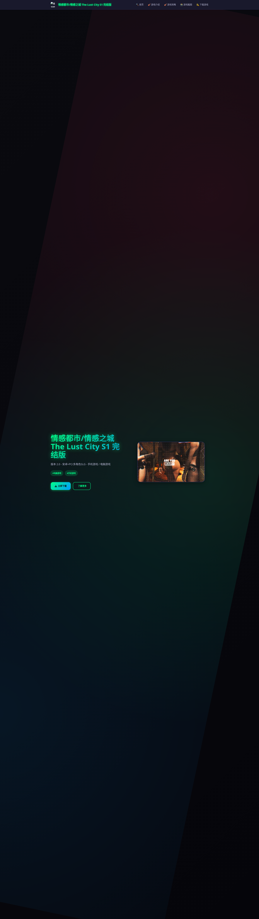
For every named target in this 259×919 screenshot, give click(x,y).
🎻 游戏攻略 (170, 4)
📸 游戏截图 (186, 4)
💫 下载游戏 (202, 4)
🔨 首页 (140, 4)
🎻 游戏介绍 (154, 4)
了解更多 (82, 485)
